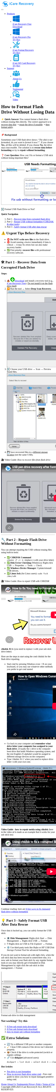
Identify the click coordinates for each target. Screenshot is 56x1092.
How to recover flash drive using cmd (24, 1074)
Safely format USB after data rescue (30, 227)
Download (17, 26)
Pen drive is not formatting (19, 1071)
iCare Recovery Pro (22, 37)
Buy (18, 39)
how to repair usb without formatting (23, 1032)
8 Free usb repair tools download (22, 1026)
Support (10, 68)
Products (11, 13)
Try (14, 39)
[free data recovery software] (20, 6)
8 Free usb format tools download (22, 1029)
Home (4, 1084)
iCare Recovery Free (22, 24)
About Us (11, 1084)
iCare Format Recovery (23, 50)
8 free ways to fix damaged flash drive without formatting (25, 910)
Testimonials (23, 1084)
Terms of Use (48, 1084)
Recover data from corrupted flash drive (32, 219)
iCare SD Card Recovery (24, 63)
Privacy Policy (35, 1084)
